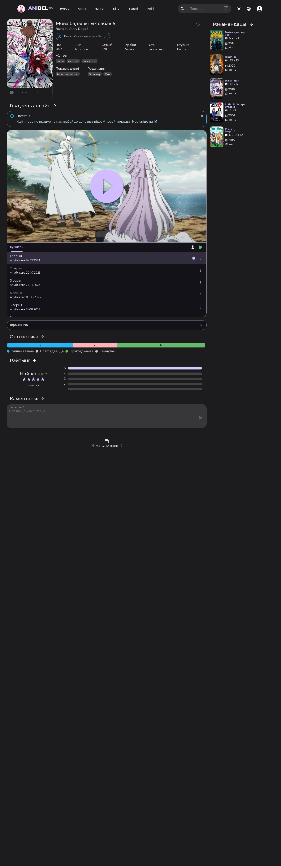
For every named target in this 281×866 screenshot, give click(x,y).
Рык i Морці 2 (230, 130)
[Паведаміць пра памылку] (200, 247)
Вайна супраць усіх (235, 33)
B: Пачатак (232, 81)
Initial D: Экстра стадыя (235, 105)
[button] (106, 258)
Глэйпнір (231, 57)
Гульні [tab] (133, 8)
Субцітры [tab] (17, 247)
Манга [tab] (99, 8)
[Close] (202, 116)
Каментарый (16, 407)
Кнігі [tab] (150, 8)
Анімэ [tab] (82, 8)
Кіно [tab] (116, 8)
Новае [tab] (64, 8)
